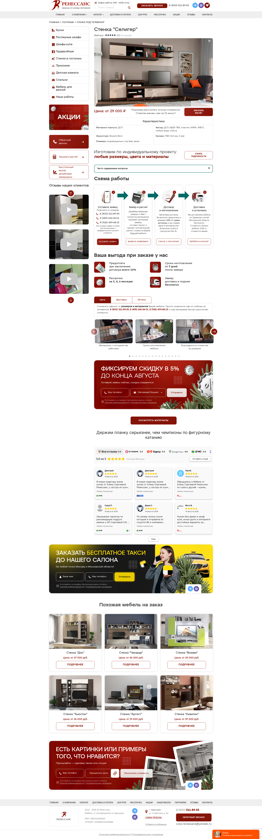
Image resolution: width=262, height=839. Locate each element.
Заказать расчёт (199, 112)
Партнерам (180, 803)
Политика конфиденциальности (114, 835)
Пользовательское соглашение (147, 835)
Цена (102, 300)
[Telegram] (195, 6)
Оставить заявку (108, 242)
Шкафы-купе (64, 44)
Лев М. (188, 470)
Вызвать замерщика (138, 241)
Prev (71, 193)
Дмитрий (149, 470)
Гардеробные (65, 51)
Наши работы (65, 97)
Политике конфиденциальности (117, 403)
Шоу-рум (142, 15)
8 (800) (187, 810)
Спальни (62, 80)
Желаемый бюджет (148, 392)
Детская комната (67, 72)
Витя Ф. (188, 505)
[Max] (201, 6)
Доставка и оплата (120, 15)
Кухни (60, 30)
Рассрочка (160, 15)
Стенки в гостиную (68, 58)
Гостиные (68, 22)
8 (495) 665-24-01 (178, 2)
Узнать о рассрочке (168, 241)
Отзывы (191, 15)
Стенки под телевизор (90, 22)
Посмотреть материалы (154, 420)
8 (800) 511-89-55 (179, 5)
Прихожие (63, 65)
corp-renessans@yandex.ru (194, 824)
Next (71, 300)
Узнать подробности (198, 155)
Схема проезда (153, 818)
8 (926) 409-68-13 (178, 9)
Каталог (97, 15)
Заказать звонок (152, 6)
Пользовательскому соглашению (144, 403)
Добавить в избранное (156, 824)
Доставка (121, 300)
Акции (176, 15)
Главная (60, 15)
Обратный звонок (194, 817)
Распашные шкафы (68, 37)
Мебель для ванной (64, 88)
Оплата (142, 300)
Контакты (207, 15)
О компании (78, 15)
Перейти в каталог (199, 241)
